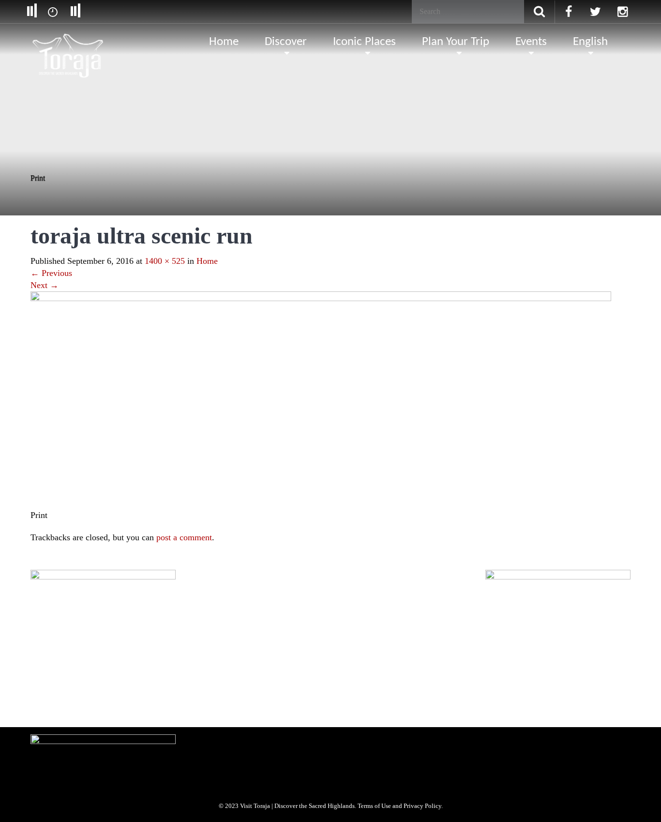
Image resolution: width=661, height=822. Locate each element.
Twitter (85, 701)
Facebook (50, 701)
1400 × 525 (165, 261)
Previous (51, 273)
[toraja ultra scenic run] (320, 399)
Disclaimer (242, 640)
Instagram (120, 701)
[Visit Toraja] (68, 41)
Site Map (279, 640)
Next (44, 285)
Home (207, 261)
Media (118, 640)
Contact (313, 640)
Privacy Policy (199, 640)
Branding (85, 640)
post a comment (184, 537)
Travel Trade (154, 640)
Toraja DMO (45, 640)
